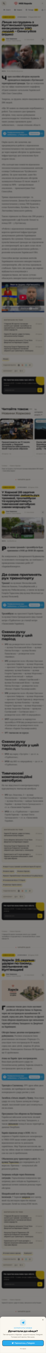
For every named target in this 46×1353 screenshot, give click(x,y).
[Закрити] (43, 1319)
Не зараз (23, 1349)
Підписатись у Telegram (25, 1343)
